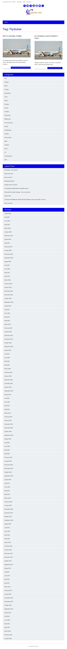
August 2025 (7, 239)
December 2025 (8, 235)
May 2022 (7, 361)
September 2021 (8, 391)
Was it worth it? (8, 177)
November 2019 (8, 468)
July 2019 (6, 483)
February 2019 (8, 501)
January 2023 (8, 331)
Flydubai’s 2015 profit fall (46, 37)
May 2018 (7, 535)
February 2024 (8, 283)
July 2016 (6, 616)
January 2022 (8, 376)
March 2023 (7, 324)
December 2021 (8, 379)
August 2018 (7, 524)
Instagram (36, 6)
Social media (7, 137)
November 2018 (8, 512)
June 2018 (7, 531)
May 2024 (7, 272)
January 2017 (8, 594)
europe (6, 108)
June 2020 (7, 446)
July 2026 (6, 217)
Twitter (27, 6)
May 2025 (7, 243)
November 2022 (8, 339)
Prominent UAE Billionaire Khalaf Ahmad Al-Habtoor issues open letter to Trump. (25, 199)
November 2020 (8, 427)
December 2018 (8, 509)
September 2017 (8, 564)
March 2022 (7, 368)
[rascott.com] (33, 15)
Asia (24, 1)
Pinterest (30, 6)
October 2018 (8, 516)
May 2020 (7, 450)
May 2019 (7, 490)
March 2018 (7, 542)
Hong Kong (7, 115)
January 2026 (8, 232)
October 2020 (8, 431)
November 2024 (8, 254)
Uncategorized (8, 156)
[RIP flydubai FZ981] (17, 57)
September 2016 (8, 609)
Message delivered (9, 181)
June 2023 (7, 313)
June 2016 (7, 620)
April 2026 (7, 224)
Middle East (7, 119)
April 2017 (7, 583)
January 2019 (8, 505)
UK (5, 152)
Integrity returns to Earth (10, 184)
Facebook (24, 6)
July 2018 (6, 527)
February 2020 (8, 457)
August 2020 (7, 439)
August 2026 (7, 213)
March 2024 (7, 280)
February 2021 (8, 416)
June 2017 (7, 575)
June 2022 (7, 357)
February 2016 (8, 634)
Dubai (18, 67)
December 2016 (8, 597)
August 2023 (7, 306)
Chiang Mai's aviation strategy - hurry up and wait (17, 192)
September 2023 (8, 302)
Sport (13, 1)
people (6, 126)
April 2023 (7, 320)
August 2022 (7, 350)
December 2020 (8, 424)
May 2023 (7, 317)
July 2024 (6, 265)
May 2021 (7, 405)
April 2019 (7, 494)
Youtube (33, 6)
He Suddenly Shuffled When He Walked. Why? (16, 188)
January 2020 (8, 461)
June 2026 (7, 221)
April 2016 (7, 627)
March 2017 (7, 586)
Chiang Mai (7, 93)
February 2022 (8, 372)
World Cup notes (8, 173)
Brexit (5, 85)
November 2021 (8, 383)
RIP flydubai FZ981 (12, 36)
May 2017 (7, 579)
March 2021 (7, 413)
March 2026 (7, 228)
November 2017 (8, 557)
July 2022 (6, 354)
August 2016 (7, 612)
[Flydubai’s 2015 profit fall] (48, 59)
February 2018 (8, 546)
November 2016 (8, 601)
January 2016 (8, 638)
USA (5, 159)
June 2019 (7, 487)
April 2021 (7, 409)
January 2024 (8, 287)
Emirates (6, 104)
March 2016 (7, 631)
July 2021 (6, 398)
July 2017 (6, 572)
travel (59, 68)
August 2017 (7, 568)
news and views (25, 67)
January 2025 (8, 250)
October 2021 (8, 387)
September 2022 (8, 346)
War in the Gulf (8, 203)
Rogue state (7, 195)
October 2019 (8, 472)
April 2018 (7, 538)
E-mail (40, 6)
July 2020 (6, 442)
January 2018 (8, 549)
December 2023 (8, 291)
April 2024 (7, 276)
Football (6, 111)
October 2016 (8, 605)
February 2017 (8, 590)
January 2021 (8, 420)
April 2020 (7, 453)
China (6, 96)
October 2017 (8, 561)
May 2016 (7, 623)
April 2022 (7, 365)
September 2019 (8, 476)
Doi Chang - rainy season (11, 170)
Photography (7, 130)
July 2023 (6, 309)
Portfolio (6, 133)
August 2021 (7, 394)
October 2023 (8, 298)
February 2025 (8, 246)
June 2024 (7, 269)
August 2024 (7, 261)
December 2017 (8, 553)
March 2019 (7, 498)
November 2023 (8, 294)
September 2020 (8, 435)
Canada (6, 89)
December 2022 (8, 335)
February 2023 (8, 328)
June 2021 (7, 402)
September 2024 (8, 257)
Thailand (19, 1)
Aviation (28, 1)
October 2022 (8, 342)
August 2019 (7, 479)
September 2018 (8, 520)
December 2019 (8, 464)
